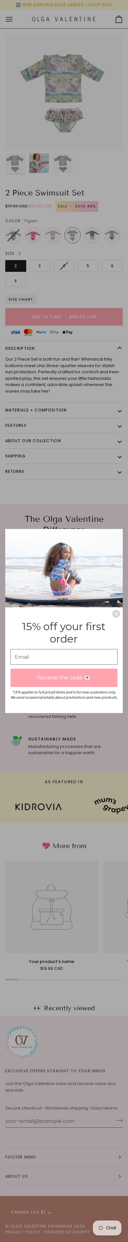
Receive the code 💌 (64, 678)
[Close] (116, 614)
